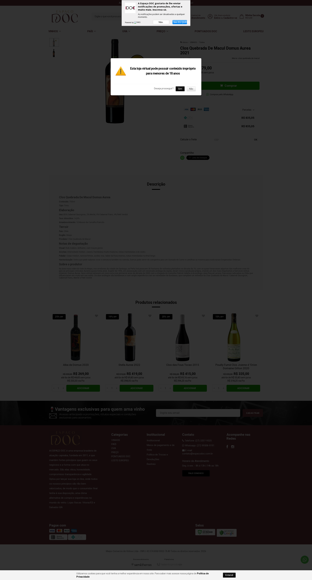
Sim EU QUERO (180, 22)
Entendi (229, 575)
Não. (161, 22)
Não (191, 89)
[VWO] (137, 22)
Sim (180, 89)
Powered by (129, 22)
